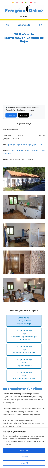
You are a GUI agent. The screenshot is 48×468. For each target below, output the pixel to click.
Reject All (24, 463)
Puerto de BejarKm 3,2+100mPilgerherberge (24, 321)
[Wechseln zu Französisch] (22, 2)
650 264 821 (33, 150)
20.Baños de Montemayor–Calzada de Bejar (24, 38)
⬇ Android (11, 115)
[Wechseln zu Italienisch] (26, 2)
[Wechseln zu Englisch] (17, 2)
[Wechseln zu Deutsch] (30, 2)
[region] (24, 448)
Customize (24, 457)
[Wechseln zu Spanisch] (13, 2)
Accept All (24, 450)
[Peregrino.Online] (24, 9)
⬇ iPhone (23, 115)
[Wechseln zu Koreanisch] (35, 2)
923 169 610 (18, 150)
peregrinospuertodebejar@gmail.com (25, 144)
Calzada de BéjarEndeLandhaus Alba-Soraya (24, 349)
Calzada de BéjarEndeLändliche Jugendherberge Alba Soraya (24, 335)
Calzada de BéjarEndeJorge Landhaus (24, 362)
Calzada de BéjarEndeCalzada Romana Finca (24, 375)
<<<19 (6, 25)
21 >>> (42, 25)
